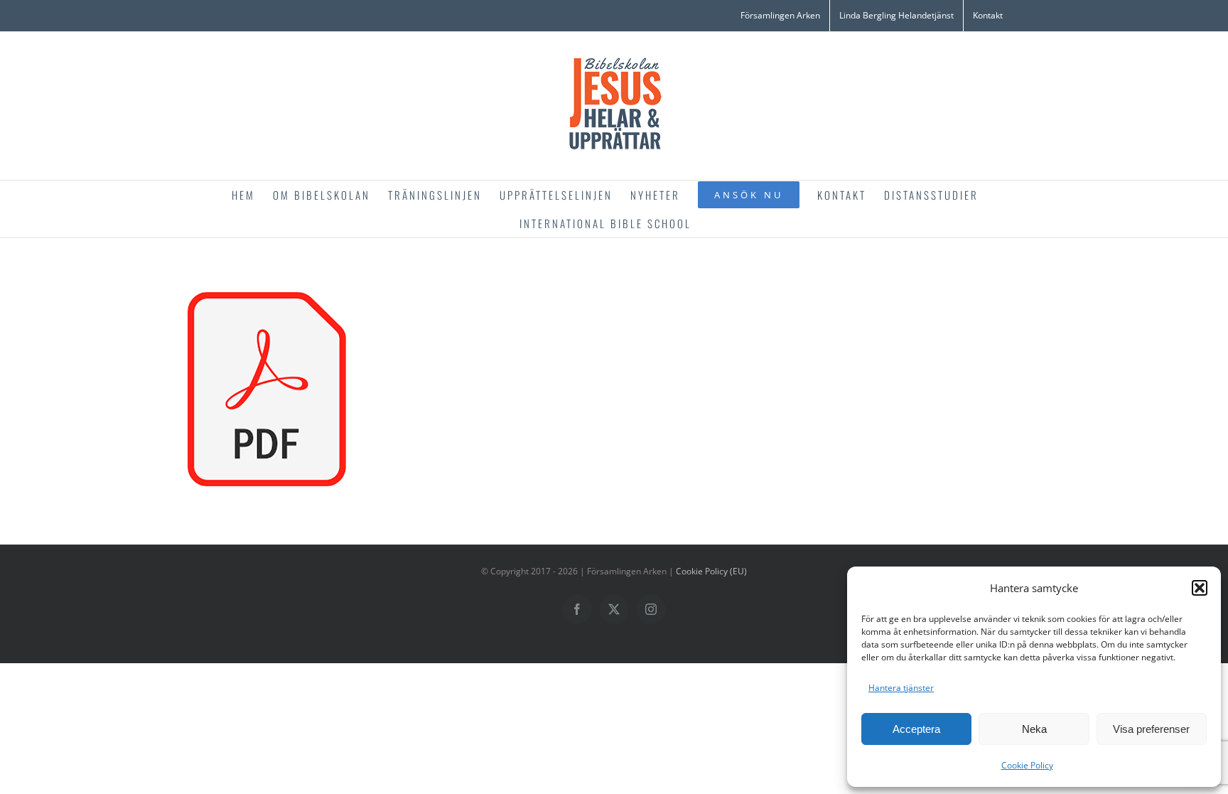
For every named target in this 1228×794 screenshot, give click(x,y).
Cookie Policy (1027, 765)
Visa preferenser (1151, 729)
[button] (1199, 588)
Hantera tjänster (901, 688)
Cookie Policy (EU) (711, 571)
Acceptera (916, 729)
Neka (1034, 729)
